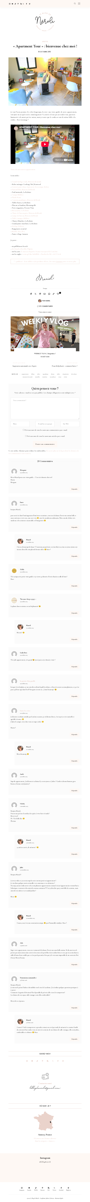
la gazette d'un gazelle (27, 681)
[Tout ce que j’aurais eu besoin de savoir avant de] (73, 1171)
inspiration (66, 374)
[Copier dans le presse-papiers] (53, 294)
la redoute (74, 374)
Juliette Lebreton (50, 1198)
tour (60, 377)
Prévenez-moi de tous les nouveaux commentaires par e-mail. (46, 430)
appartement (25, 374)
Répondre (74, 489)
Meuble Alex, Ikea (18, 231)
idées (59, 374)
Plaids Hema (16, 197)
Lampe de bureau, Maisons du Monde (25, 216)
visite (66, 377)
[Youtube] (32, 1060)
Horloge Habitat (18, 226)
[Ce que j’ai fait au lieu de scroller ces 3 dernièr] (5, 1171)
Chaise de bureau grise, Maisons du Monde (27, 213)
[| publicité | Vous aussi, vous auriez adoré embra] (62, 1171)
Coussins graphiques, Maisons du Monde (26, 200)
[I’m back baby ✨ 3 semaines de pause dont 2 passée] (28, 1171)
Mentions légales (59, 1198)
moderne (45, 377)
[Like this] (58, 294)
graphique (45, 374)
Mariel (47, 301)
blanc (33, 374)
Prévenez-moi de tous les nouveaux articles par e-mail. (46, 436)
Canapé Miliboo (17, 195)
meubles (38, 377)
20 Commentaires (46, 306)
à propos (59, 261)
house (53, 374)
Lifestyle (45, 41)
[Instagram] (27, 1060)
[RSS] (20, 3)
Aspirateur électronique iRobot (38, 187)
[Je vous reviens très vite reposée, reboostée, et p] (39, 1171)
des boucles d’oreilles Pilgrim (22, 249)
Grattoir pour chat (18, 187)
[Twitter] (35, 294)
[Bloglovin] (63, 1060)
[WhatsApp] (49, 294)
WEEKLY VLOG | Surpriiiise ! (45, 353)
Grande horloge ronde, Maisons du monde (26, 182)
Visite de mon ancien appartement (23, 169)
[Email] (44, 294)
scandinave (53, 377)
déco (39, 374)
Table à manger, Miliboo (20, 218)
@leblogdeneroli (45, 1162)
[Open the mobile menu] (79, 3)
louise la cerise (25, 711)
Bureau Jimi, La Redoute (20, 210)
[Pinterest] (17, 3)
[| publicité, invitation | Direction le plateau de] (17, 1171)
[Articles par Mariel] (40, 300)
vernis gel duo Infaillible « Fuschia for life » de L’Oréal (41, 254)
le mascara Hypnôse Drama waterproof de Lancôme (39, 251)
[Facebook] (31, 294)
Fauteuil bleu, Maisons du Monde (23, 189)
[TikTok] (14, 3)
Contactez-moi (45, 1083)
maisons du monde (27, 377)
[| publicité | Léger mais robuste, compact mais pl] (50, 1171)
